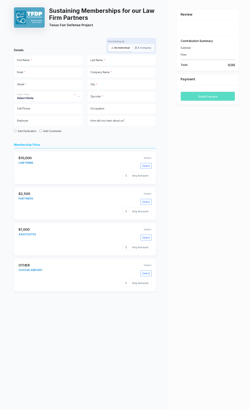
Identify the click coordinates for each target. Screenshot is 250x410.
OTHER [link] (24, 265)
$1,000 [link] (24, 229)
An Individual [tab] (122, 47)
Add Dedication (27, 131)
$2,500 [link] (24, 194)
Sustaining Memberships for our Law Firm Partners (101, 14)
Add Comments (52, 131)
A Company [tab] (144, 47)
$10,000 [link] (25, 158)
